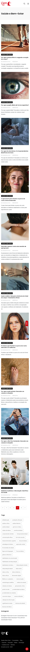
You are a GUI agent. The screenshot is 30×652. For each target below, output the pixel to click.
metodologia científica (8, 582)
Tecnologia (21, 642)
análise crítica (5, 523)
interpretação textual (7, 568)
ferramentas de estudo (8, 547)
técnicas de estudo (20, 603)
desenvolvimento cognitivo (9, 540)
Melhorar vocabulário (7, 579)
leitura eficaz (5, 575)
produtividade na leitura (18, 589)
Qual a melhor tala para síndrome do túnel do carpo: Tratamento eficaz (14, 297)
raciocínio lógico (6, 596)
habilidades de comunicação (9, 558)
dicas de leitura (23, 540)
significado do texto (7, 603)
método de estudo (21, 582)
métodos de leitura (7, 586)
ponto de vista (5, 589)
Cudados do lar (5, 644)
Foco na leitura (20, 551)
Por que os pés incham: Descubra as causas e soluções (12, 392)
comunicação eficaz (7, 537)
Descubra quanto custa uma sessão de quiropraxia (13, 247)
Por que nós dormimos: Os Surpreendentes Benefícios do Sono (14, 152)
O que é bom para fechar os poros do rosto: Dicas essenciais (13, 199)
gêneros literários (7, 554)
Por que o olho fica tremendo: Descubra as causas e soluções (14, 442)
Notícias (13, 644)
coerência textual (18, 530)
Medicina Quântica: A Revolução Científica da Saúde (14, 491)
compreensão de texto (8, 533)
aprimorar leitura (17, 527)
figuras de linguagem (7, 551)
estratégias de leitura (7, 544)
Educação (10, 642)
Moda (15, 642)
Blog (21, 640)
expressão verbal (20, 544)
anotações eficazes (17, 520)
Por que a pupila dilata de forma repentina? (15, 105)
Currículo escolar (20, 537)
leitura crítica (5, 572)
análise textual (6, 527)
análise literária (16, 523)
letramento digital (16, 575)
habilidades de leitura (7, 565)
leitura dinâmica (16, 572)
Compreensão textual (22, 533)
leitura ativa (19, 568)
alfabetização (5, 520)
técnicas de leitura (7, 606)
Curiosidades (15, 640)
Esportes (4, 642)
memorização (20, 579)
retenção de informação (8, 599)
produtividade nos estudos (9, 593)
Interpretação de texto (21, 565)
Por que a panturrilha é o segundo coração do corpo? (14, 58)
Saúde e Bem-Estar (7, 54)
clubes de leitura (6, 530)
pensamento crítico (20, 586)
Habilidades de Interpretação (9, 561)
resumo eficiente (18, 596)
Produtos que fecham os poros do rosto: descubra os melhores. (14, 346)
